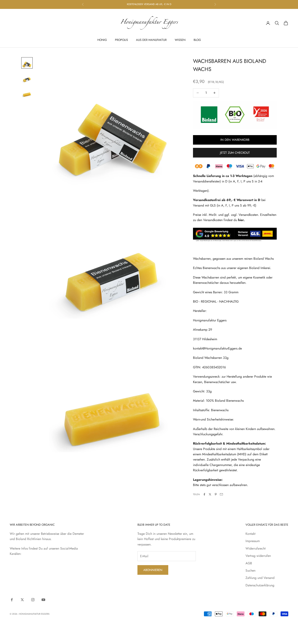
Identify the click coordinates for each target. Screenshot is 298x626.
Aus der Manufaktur (151, 40)
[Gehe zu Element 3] (27, 92)
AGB (248, 563)
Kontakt (250, 533)
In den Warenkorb (234, 140)
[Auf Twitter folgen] (22, 600)
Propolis (121, 40)
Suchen (250, 570)
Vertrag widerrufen (258, 555)
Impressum (252, 541)
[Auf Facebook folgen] (12, 600)
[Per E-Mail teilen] (221, 494)
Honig (102, 40)
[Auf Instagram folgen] (33, 600)
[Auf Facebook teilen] (204, 494)
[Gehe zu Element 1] (27, 63)
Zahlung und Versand (259, 577)
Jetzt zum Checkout (235, 152)
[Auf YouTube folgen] (43, 600)
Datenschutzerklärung (259, 585)
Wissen (180, 40)
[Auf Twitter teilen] (210, 494)
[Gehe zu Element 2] (27, 77)
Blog (197, 40)
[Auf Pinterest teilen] (215, 494)
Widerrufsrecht (255, 548)
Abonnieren (152, 570)
